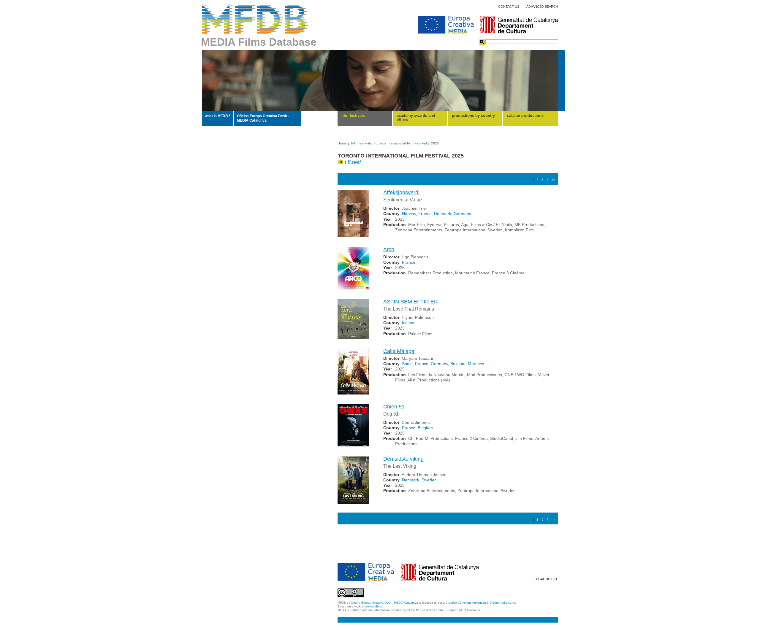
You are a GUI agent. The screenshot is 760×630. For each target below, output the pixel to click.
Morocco (476, 363)
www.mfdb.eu (374, 606)
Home (342, 143)
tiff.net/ (353, 162)
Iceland (409, 322)
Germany (462, 213)
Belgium (458, 363)
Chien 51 (394, 407)
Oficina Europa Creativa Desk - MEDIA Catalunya (263, 118)
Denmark (442, 213)
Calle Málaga (398, 351)
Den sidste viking (403, 459)
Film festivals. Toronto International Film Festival (389, 143)
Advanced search (542, 6)
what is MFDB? (217, 116)
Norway (409, 213)
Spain (407, 363)
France (425, 213)
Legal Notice (546, 579)
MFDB (255, 19)
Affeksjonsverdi (401, 192)
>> (553, 180)
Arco (388, 249)
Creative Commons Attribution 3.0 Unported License (481, 602)
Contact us (508, 6)
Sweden (429, 480)
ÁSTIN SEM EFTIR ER (410, 302)
